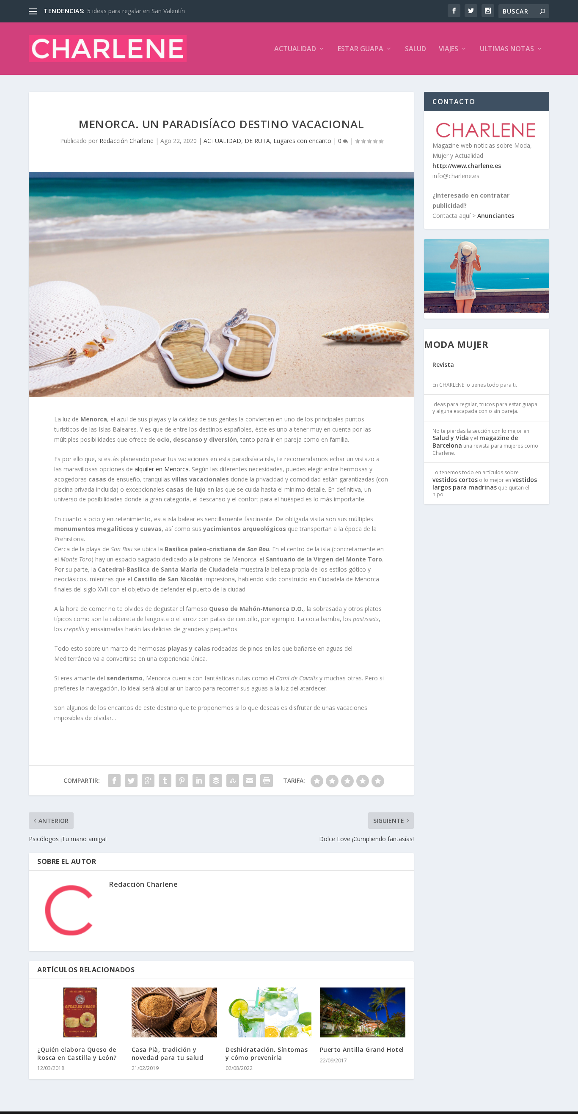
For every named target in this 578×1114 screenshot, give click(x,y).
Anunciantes (495, 216)
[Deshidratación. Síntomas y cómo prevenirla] (268, 1012)
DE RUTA (257, 141)
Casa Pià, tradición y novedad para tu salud (168, 1053)
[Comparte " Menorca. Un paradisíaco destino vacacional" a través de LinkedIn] (198, 780)
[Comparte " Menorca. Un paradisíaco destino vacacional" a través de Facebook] (114, 780)
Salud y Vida (450, 438)
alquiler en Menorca (162, 469)
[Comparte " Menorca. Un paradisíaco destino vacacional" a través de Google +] (148, 780)
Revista (443, 364)
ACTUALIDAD (295, 49)
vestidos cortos (455, 480)
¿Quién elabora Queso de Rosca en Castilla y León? (77, 1053)
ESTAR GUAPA (360, 49)
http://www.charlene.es (466, 166)
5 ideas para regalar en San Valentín (136, 11)
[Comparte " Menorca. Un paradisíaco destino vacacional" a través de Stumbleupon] (232, 780)
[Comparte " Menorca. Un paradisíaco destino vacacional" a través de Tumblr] (165, 780)
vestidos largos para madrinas (484, 483)
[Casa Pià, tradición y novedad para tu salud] (174, 1012)
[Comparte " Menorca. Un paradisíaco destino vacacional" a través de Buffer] (215, 780)
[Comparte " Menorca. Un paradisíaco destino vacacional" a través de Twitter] (131, 780)
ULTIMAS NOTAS (507, 49)
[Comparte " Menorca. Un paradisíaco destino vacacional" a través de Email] (249, 780)
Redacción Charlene (126, 141)
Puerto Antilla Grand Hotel (362, 1049)
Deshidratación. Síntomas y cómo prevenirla (267, 1053)
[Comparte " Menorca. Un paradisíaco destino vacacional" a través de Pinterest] (181, 780)
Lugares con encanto (302, 141)
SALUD (415, 49)
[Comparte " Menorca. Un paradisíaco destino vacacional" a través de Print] (266, 780)
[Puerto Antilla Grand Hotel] (363, 1012)
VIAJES (448, 49)
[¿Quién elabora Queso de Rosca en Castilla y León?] (80, 1012)
